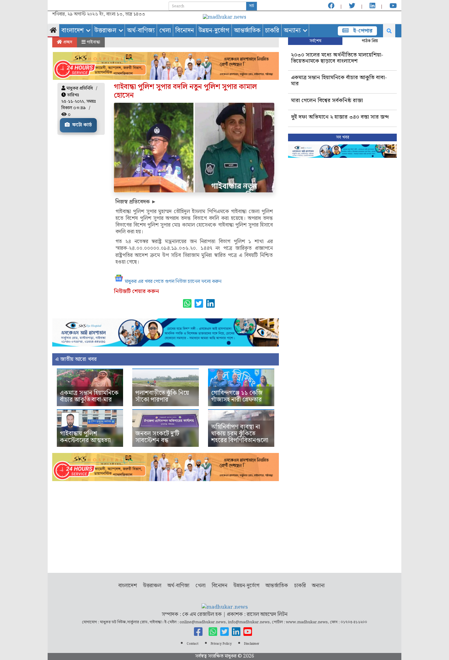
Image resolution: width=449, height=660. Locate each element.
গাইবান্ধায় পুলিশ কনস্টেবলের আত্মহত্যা (85, 437)
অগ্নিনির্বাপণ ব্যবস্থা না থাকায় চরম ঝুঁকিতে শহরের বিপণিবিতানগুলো (239, 433)
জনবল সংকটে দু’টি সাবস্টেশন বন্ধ (157, 437)
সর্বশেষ (315, 41)
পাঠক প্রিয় (370, 41)
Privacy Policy (221, 643)
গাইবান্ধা (93, 42)
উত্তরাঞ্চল (105, 30)
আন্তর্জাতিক (247, 30)
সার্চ (251, 6)
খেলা (165, 30)
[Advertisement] (165, 524)
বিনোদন (184, 30)
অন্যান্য (292, 30)
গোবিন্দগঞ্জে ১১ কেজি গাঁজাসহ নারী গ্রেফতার (237, 396)
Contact (193, 643)
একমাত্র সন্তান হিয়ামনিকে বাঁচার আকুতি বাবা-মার (89, 396)
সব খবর (342, 137)
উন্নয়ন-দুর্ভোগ (214, 30)
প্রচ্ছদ (67, 42)
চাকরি (272, 30)
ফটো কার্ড (81, 125)
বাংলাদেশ (72, 30)
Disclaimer (251, 643)
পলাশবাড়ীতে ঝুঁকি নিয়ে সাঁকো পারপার (162, 396)
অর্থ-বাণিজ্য (141, 30)
